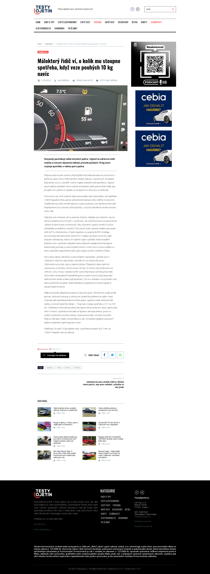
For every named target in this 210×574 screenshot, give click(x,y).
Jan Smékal (64, 80)
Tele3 (138, 568)
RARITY (104, 513)
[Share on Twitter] (112, 355)
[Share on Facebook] (104, 355)
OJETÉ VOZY (105, 505)
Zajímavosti (49, 44)
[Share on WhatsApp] (120, 355)
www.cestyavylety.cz (43, 529)
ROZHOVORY (117, 509)
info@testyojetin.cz (142, 516)
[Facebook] (132, 9)
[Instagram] (138, 9)
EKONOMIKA (123, 518)
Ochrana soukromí (142, 521)
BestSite (120, 568)
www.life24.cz (40, 524)
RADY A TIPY (106, 496)
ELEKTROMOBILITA (108, 518)
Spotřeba (50, 368)
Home (39, 44)
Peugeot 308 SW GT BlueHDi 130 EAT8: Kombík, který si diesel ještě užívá (110, 439)
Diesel (59, 368)
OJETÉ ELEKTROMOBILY (110, 501)
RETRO (127, 509)
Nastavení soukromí (143, 526)
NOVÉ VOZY (105, 509)
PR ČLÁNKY (105, 522)
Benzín (67, 368)
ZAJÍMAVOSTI (114, 513)
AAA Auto (77, 368)
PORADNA (117, 505)
